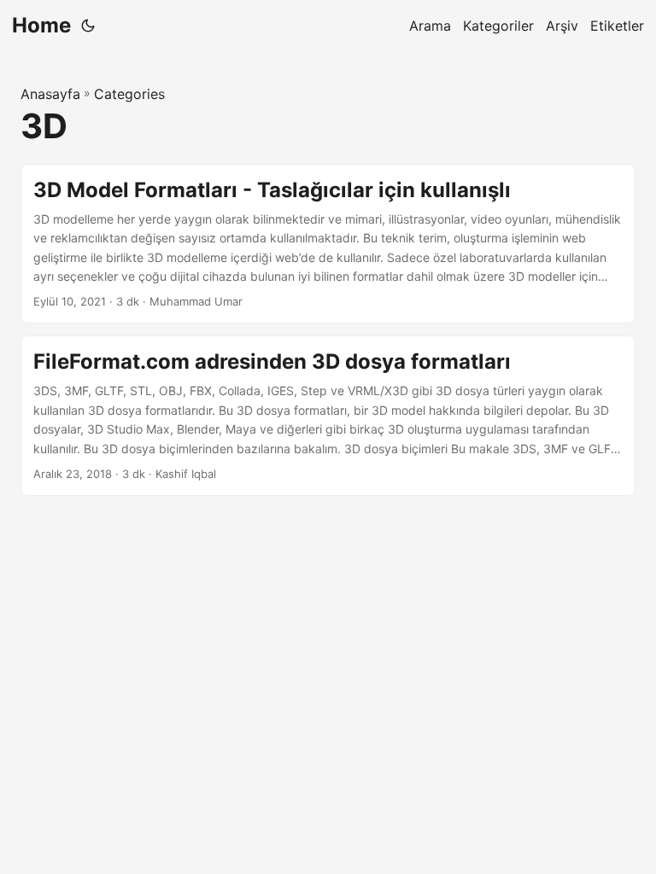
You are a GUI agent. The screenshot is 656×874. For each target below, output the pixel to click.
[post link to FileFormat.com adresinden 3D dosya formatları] (328, 415)
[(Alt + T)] (88, 25)
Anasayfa (50, 93)
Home (41, 25)
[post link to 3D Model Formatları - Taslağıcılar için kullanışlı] (328, 244)
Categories (129, 93)
